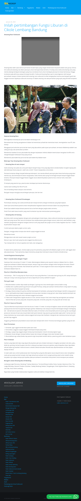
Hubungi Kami (9, 11)
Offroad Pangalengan (11, 451)
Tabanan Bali (9, 427)
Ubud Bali (8, 429)
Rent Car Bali (9, 434)
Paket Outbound (10, 460)
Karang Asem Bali (10, 425)
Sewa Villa (8, 475)
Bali (12, 8)
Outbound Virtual (10, 449)
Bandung (20, 8)
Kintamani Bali (9, 414)
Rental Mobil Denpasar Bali (12, 406)
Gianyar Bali (9, 416)
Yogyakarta (30, 8)
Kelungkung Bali (10, 412)
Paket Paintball (9, 471)
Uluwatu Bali (9, 419)
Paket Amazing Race (11, 466)
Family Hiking (9, 445)
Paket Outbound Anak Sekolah (13, 469)
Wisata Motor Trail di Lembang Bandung (16, 473)
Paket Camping (9, 456)
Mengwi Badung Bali (11, 408)
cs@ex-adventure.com (62, 403)
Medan (38, 8)
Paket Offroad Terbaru (11, 438)
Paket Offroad (9, 462)
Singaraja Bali (9, 423)
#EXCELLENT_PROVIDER (66, 383)
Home (7, 8)
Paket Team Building (11, 458)
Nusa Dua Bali (9, 421)
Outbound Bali (9, 403)
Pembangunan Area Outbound (57, 8)
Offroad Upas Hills (10, 443)
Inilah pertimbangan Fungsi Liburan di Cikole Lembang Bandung (36, 27)
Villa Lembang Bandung (12, 447)
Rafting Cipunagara (10, 453)
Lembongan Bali (10, 410)
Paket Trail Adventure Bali (12, 401)
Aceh (44, 8)
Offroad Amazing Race (11, 440)
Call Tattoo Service (10, 432)
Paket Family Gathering (11, 464)
